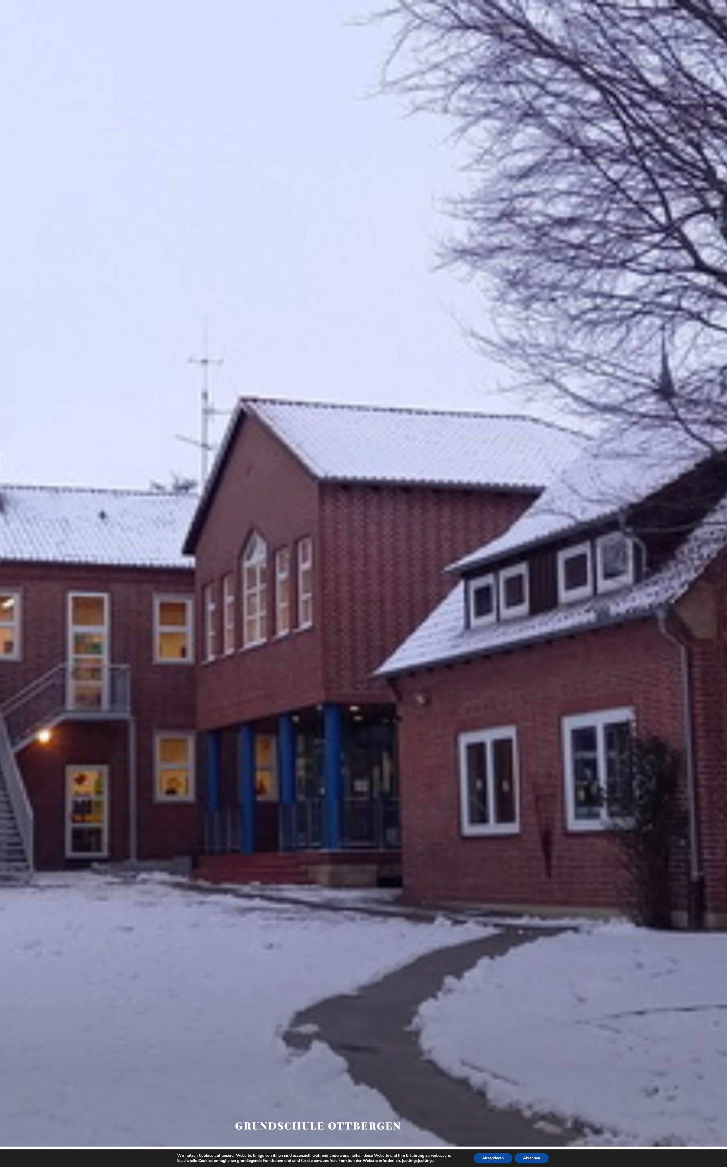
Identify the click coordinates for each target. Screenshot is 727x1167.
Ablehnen (531, 1158)
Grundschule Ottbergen (318, 1125)
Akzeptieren (493, 1158)
